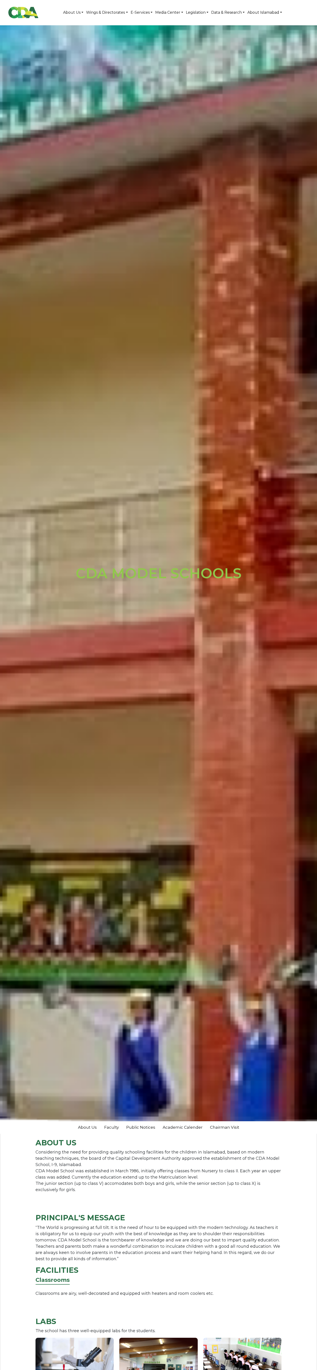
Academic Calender (183, 1127)
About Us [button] (72, 12)
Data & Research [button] (226, 12)
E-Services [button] (140, 12)
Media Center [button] (167, 12)
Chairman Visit (224, 1127)
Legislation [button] (196, 12)
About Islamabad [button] (263, 12)
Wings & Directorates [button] (105, 12)
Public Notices (140, 1127)
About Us (87, 1127)
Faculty (111, 1127)
